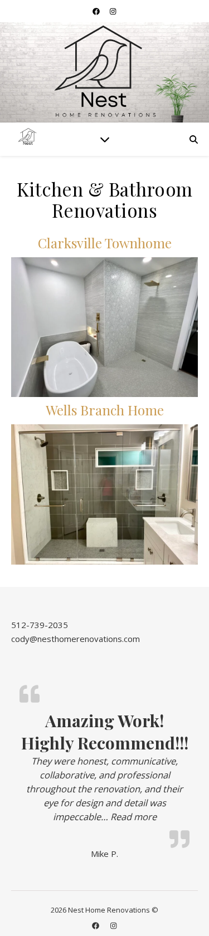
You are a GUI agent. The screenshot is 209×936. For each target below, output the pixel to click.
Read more (133, 816)
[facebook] (97, 11)
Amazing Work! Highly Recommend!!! (104, 731)
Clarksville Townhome (105, 243)
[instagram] (113, 11)
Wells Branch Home (105, 410)
